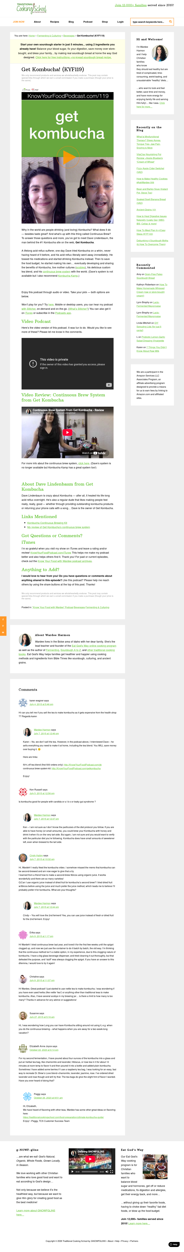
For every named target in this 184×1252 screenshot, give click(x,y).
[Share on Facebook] (3, 619)
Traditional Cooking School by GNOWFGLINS (31, 8)
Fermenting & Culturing (49, 35)
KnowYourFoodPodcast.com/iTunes (50, 552)
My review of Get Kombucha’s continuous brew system (58, 527)
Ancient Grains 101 (146, 209)
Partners (134, 1240)
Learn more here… (139, 1223)
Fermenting (52, 650)
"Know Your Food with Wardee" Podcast (52, 607)
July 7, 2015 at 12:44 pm (46, 907)
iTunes (29, 313)
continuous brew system (56, 271)
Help (117, 1240)
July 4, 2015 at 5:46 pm (41, 704)
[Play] (72, 1171)
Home (32, 35)
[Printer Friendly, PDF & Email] (30, 89)
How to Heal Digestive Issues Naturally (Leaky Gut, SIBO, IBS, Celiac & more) (152, 220)
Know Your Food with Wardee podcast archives (65, 561)
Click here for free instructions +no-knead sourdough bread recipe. (74, 57)
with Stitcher (29, 308)
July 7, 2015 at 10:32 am (42, 859)
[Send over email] (3, 632)
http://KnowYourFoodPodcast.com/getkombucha (76, 768)
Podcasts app (63, 313)
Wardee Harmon (42, 729)
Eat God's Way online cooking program (94, 645)
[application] (92, 1161)
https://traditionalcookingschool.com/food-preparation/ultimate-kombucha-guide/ (63, 1117)
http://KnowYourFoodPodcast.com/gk (83, 764)
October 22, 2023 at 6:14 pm (44, 1050)
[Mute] (107, 1171)
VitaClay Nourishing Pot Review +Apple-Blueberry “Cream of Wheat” (150, 158)
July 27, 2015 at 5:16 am (42, 1017)
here (51, 304)
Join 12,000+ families (131, 5)
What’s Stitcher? (78, 308)
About (110, 1240)
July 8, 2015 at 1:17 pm (41, 936)
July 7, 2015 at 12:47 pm (46, 818)
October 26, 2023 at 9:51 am (48, 1097)
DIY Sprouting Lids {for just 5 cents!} (149, 326)
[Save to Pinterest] (3, 626)
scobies (80, 267)
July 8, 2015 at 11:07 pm (42, 980)
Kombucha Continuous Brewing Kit (47, 523)
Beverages (68, 35)
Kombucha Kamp (68, 275)
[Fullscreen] (111, 1171)
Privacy (124, 1240)
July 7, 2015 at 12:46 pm (46, 733)
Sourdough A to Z (71, 650)
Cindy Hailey (36, 855)
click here (83, 463)
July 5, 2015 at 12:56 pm (42, 793)
